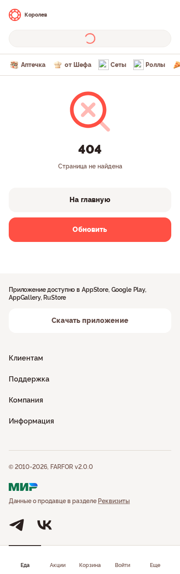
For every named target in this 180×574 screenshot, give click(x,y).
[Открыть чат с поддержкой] (163, 15)
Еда (25, 565)
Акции (58, 565)
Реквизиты (114, 500)
